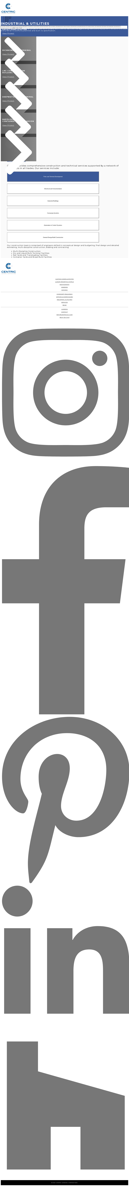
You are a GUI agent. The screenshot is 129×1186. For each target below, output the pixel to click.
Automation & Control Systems (53, 225)
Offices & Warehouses (79, 26)
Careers (110, 26)
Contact (8, 18)
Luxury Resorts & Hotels (64, 282)
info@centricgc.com (65, 314)
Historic (52, 26)
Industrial (91, 26)
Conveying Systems (53, 213)
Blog (7, 21)
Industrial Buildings (53, 201)
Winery (37, 26)
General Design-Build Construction (53, 237)
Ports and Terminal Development (53, 176)
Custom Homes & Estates (64, 279)
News (7, 19)
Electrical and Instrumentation (53, 189)
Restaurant (45, 26)
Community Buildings (64, 26)
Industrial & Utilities (64, 299)
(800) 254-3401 (64, 317)
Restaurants (64, 284)
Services (8, 17)
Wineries (64, 287)
